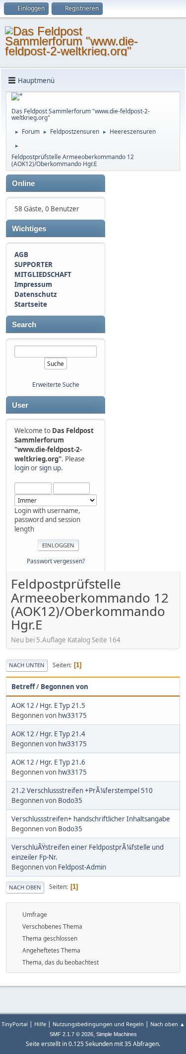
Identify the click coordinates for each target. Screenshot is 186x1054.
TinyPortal (14, 1024)
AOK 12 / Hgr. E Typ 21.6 (48, 762)
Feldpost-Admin (82, 867)
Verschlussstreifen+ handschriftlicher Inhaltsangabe (90, 818)
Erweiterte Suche (55, 384)
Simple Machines (116, 1034)
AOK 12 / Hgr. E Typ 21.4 (48, 733)
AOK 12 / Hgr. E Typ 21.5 (48, 705)
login (21, 467)
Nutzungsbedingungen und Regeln (98, 1024)
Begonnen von (64, 686)
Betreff (23, 686)
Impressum (33, 284)
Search (24, 325)
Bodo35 (70, 800)
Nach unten (27, 665)
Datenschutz (35, 294)
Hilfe (40, 1024)
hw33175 (72, 715)
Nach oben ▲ (167, 1024)
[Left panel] (17, 96)
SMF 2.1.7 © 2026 (71, 1034)
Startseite (30, 304)
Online (23, 183)
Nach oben (25, 887)
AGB (21, 254)
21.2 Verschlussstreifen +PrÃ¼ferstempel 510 (82, 790)
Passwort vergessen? (56, 561)
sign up (50, 467)
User (20, 405)
